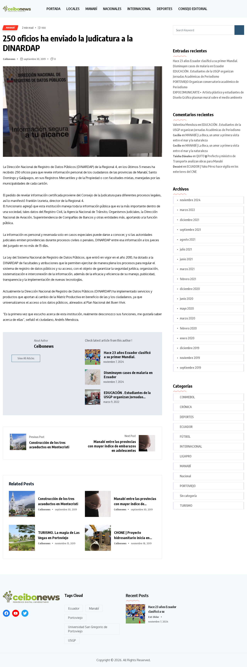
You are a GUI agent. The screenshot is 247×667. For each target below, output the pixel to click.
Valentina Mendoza (185, 125)
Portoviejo (75, 618)
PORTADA (53, 8)
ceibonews (9, 58)
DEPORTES (164, 8)
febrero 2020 (188, 328)
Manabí (94, 608)
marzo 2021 (187, 269)
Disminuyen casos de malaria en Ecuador (128, 374)
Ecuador (73, 608)
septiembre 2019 (190, 368)
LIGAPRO (185, 456)
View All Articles (26, 358)
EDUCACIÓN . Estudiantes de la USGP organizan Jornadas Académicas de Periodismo (127, 395)
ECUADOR (186, 427)
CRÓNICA (186, 407)
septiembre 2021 (190, 230)
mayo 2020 (187, 308)
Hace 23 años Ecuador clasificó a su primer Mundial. (127, 354)
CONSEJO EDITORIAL (192, 8)
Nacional (185, 476)
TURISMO (186, 505)
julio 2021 (186, 249)
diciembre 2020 (190, 289)
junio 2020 (186, 299)
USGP (72, 640)
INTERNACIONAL (139, 8)
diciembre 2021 (189, 220)
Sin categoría (188, 496)
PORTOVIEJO (187, 486)
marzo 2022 (187, 210)
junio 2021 (186, 259)
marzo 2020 (187, 318)
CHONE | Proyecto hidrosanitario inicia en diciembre (132, 535)
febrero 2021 (188, 279)
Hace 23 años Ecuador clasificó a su (162, 609)
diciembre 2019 (189, 348)
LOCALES (73, 8)
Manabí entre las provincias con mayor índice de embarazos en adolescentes (112, 446)
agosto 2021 (187, 239)
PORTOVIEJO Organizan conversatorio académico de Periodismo (206, 84)
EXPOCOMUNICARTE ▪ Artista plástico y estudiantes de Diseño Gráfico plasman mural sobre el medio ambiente (208, 94)
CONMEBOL (187, 397)
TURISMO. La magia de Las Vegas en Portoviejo (59, 535)
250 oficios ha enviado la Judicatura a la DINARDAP (68, 43)
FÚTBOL (185, 437)
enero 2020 (187, 338)
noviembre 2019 (190, 358)
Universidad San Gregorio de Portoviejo (87, 629)
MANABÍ (91, 8)
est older (153, 616)
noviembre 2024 (190, 200)
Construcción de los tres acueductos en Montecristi (49, 444)
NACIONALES (112, 8)
